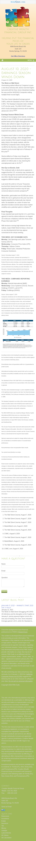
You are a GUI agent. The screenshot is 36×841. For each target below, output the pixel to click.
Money (3, 828)
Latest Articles (6, 833)
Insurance (4, 823)
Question (4, 577)
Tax (2, 826)
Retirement (5, 816)
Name (3, 564)
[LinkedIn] (4, 810)
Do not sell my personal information (21, 681)
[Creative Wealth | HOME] (18, 27)
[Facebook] (2, 810)
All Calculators (6, 837)
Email (3, 571)
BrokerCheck (22, 632)
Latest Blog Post (12, 600)
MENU (30, 60)
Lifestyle (4, 830)
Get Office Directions (18, 56)
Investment (5, 818)
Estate (3, 821)
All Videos (4, 835)
